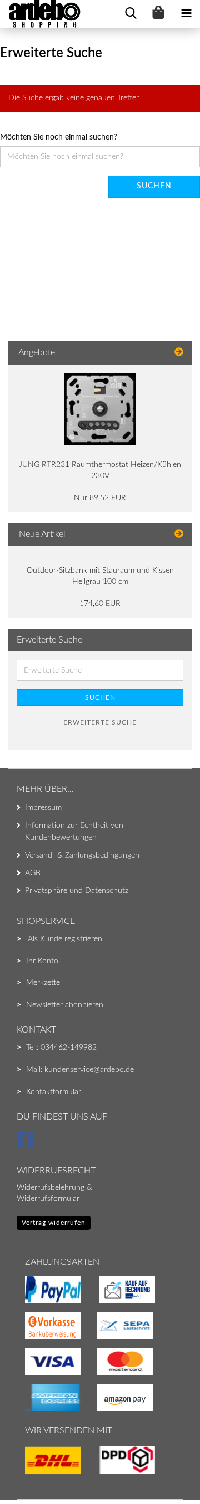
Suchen (154, 186)
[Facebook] (27, 1144)
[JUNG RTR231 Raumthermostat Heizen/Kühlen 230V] (100, 409)
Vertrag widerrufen (54, 1222)
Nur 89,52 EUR (100, 498)
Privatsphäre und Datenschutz (76, 891)
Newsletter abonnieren (64, 1005)
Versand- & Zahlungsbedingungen (82, 855)
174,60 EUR (100, 604)
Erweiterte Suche (100, 722)
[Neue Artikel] (178, 534)
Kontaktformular (53, 1092)
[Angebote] (178, 352)
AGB (33, 873)
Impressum (43, 808)
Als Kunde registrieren (65, 939)
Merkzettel (44, 983)
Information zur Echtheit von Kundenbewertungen (74, 831)
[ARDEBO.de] (40, 14)
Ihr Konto (42, 961)
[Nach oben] (30, 1473)
